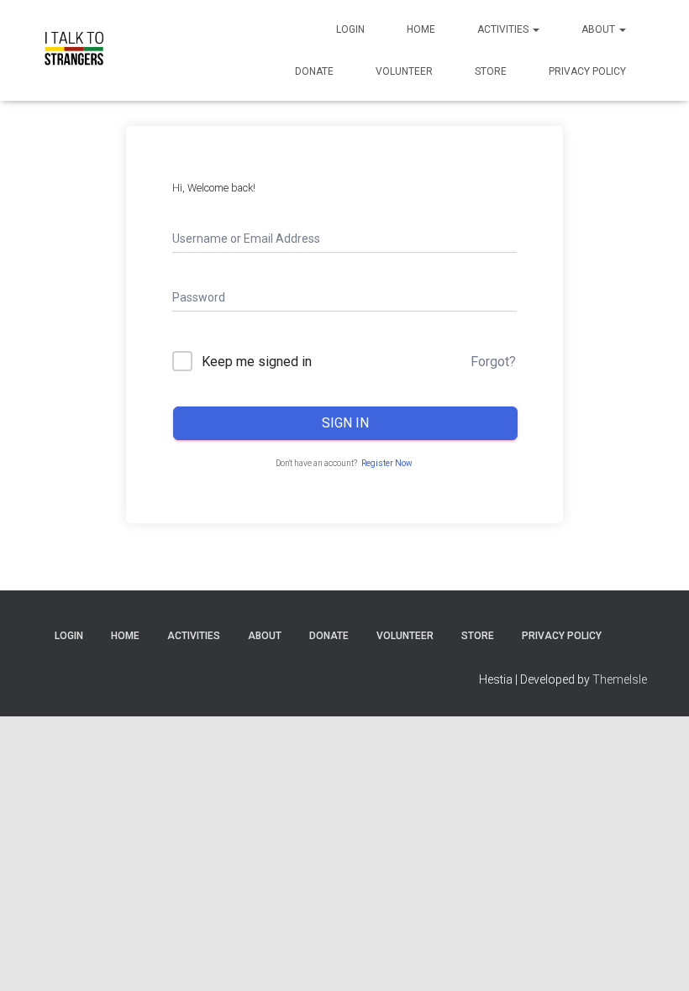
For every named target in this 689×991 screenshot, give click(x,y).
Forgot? (493, 362)
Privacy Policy (587, 71)
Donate (314, 71)
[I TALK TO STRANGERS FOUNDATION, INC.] (73, 50)
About (599, 29)
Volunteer (404, 71)
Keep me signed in (257, 362)
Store (491, 71)
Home (421, 29)
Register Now (387, 463)
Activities (504, 29)
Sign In (345, 423)
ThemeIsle (619, 679)
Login (350, 29)
